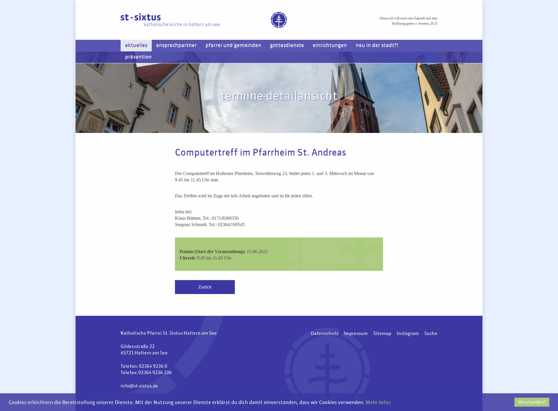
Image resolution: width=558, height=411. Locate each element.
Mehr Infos (378, 402)
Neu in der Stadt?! (377, 45)
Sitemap (382, 333)
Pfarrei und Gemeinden (233, 45)
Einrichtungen (330, 45)
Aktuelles (136, 45)
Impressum (356, 333)
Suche (430, 333)
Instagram (408, 333)
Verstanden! (532, 402)
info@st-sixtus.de (139, 386)
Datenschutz (325, 333)
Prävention (138, 57)
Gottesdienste (287, 45)
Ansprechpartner (176, 45)
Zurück (205, 286)
